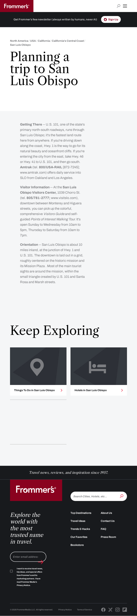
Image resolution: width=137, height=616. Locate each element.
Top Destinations (81, 512)
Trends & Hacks (80, 529)
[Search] (122, 496)
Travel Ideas (78, 521)
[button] (125, 6)
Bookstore (77, 545)
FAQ (103, 529)
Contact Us (108, 521)
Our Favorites (79, 537)
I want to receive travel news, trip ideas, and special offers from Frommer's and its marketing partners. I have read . (30, 576)
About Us (106, 512)
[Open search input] (118, 6)
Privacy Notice (65, 609)
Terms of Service (84, 609)
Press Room (108, 537)
